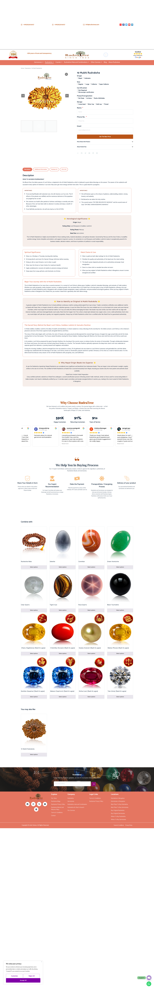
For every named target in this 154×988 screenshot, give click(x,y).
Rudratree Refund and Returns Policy (57, 808)
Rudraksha (28, 68)
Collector (94, 84)
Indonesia (87, 78)
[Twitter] (126, 25)
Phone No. (81, 117)
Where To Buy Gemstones (118, 819)
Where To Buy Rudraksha (118, 816)
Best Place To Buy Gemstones (119, 807)
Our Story (54, 798)
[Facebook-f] (123, 25)
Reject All (32, 976)
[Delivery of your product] (126, 478)
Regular (80, 84)
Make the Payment (77, 484)
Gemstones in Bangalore (118, 801)
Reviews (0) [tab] (54, 169)
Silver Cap (91, 104)
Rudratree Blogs (55, 801)
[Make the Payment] (77, 479)
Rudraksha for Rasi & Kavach (76, 807)
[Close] (41, 961)
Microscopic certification (86, 92)
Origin (79, 76)
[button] (67, 95)
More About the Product (83, 142)
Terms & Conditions (57, 813)
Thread (106, 104)
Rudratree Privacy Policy (58, 804)
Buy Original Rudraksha (117, 810)
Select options (34, 567)
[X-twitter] (39, 804)
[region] (23, 972)
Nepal (80, 78)
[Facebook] (27, 804)
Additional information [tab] (41, 169)
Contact (53, 816)
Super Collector (104, 84)
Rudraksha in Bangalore (118, 798)
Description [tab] (27, 169)
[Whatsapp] (149, 983)
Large (87, 84)
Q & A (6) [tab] (64, 169)
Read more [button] (27, 444)
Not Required (82, 90)
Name (79, 108)
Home (22, 68)
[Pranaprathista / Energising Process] (101, 479)
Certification (82, 88)
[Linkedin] (132, 25)
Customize (14, 976)
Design (79, 102)
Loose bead (82, 104)
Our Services (71, 810)
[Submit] (94, 784)
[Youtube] (129, 25)
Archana (89, 98)
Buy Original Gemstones (118, 813)
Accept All (23, 980)
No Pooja (81, 98)
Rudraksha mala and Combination (77, 804)
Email (79, 126)
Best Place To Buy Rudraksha (119, 804)
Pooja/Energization (84, 96)
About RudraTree (81, 147)
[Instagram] (121, 25)
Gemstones (71, 801)
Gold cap (99, 104)
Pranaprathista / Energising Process (101, 485)
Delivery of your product (126, 483)
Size (78, 82)
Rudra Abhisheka (99, 98)
